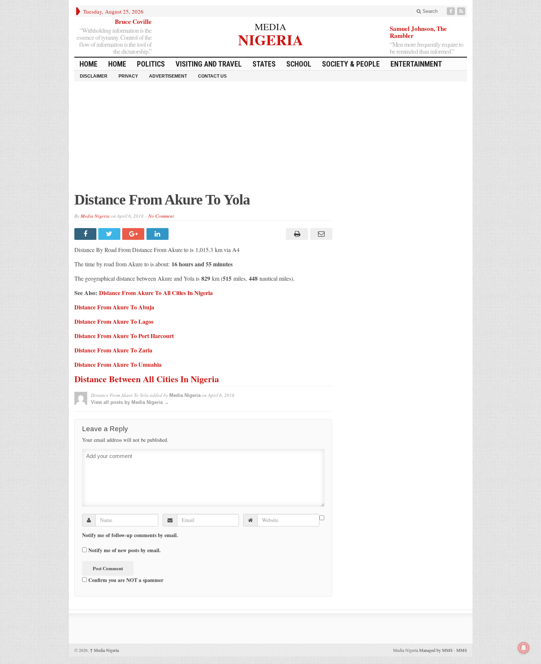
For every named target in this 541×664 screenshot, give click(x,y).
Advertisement (168, 76)
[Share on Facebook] (86, 234)
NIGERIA (270, 39)
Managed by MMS (436, 650)
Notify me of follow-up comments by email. (130, 535)
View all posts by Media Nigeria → (130, 402)
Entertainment (416, 64)
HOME (88, 64)
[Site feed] (462, 11)
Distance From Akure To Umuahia (118, 364)
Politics (151, 64)
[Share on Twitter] (110, 234)
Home (117, 64)
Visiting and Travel (209, 64)
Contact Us (212, 76)
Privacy (128, 76)
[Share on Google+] (134, 234)
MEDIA (270, 26)
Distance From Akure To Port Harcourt (124, 335)
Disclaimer (93, 76)
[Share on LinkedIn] (158, 234)
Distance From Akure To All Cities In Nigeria (156, 292)
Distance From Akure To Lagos (113, 321)
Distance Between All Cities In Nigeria (146, 378)
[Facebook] (451, 11)
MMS (461, 650)
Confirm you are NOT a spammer (125, 579)
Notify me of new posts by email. (124, 550)
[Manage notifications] (524, 648)
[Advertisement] (270, 140)
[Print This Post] (296, 234)
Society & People (351, 64)
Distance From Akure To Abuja (114, 307)
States (264, 64)
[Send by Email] (320, 234)
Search (429, 11)
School (298, 64)
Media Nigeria (95, 216)
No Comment (161, 216)
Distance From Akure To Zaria (113, 350)
